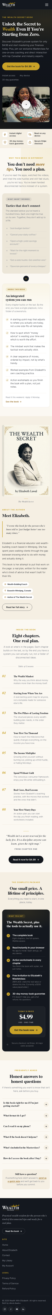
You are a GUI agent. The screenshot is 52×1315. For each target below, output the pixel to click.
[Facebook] (10, 1309)
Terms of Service (10, 1283)
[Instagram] (4, 1309)
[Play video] (26, 104)
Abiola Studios (15, 1303)
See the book (12, 401)
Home (5, 1245)
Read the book (12, 1231)
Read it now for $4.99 (24, 859)
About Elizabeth (9, 1250)
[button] (26, 104)
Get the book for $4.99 (19, 66)
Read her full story (15, 607)
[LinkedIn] (23, 1309)
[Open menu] (47, 5)
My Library (7, 1260)
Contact (6, 1255)
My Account (8, 1265)
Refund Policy (9, 1288)
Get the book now (24, 1030)
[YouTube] (16, 1309)
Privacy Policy (9, 1278)
